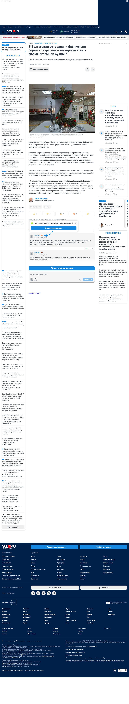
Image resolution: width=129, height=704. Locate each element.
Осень (82, 559)
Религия (83, 576)
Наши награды (7, 566)
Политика (83, 563)
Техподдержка (7, 572)
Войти (35, 280)
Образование (62, 579)
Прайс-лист (6, 559)
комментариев (40, 69)
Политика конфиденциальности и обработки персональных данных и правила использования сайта (95, 660)
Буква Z (47, 207)
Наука (59, 572)
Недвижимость (8, 27)
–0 (92, 248)
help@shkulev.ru (15, 657)
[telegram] (33, 593)
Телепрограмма (39, 27)
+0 (86, 248)
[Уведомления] (121, 32)
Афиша (48, 27)
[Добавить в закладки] (87, 69)
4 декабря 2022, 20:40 (35, 64)
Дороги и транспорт (38, 569)
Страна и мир (108, 563)
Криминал (61, 559)
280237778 (37, 235)
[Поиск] (116, 32)
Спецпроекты (108, 572)
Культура (60, 563)
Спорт (105, 556)
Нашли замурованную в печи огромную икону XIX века (12, 49)
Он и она (83, 556)
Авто (33, 556)
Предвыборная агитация (11, 576)
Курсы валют (67, 27)
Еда (32, 572)
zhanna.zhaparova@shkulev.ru (10, 663)
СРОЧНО (6, 45)
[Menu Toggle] (3, 32)
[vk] (38, 593)
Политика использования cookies (75, 652)
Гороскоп (56, 27)
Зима (59, 556)
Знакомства (19, 27)
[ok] (44, 593)
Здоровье (34, 579)
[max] (49, 593)
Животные (35, 576)
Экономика (107, 569)
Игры (87, 27)
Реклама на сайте (8, 556)
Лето (59, 566)
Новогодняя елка (35, 207)
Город (33, 566)
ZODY (82, 27)
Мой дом (60, 569)
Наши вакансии (7, 569)
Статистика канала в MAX (11, 579)
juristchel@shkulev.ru (48, 656)
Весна (33, 563)
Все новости (13, 55)
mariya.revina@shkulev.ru (9, 666)
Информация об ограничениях (74, 649)
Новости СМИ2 (35, 293)
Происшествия (85, 566)
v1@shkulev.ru (24, 655)
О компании (6, 563)
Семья (82, 579)
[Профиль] (125, 32)
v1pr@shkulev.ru (92, 646)
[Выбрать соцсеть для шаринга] (93, 69)
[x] (54, 593)
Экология (106, 566)
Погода (28, 27)
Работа (82, 569)
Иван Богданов (41, 199)
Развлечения (85, 572)
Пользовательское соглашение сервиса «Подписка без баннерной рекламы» (88, 658)
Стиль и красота (109, 559)
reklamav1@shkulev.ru (105, 641)
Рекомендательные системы (74, 655)
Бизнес (33, 559)
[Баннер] (34, 37)
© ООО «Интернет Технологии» (34, 670)
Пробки (76, 27)
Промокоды (95, 27)
